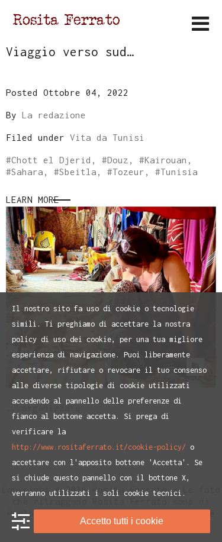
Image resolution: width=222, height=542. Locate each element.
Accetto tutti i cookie (121, 521)
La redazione (54, 114)
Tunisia (179, 171)
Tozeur (128, 171)
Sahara (27, 171)
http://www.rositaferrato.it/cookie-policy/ (99, 447)
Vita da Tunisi (107, 137)
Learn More (32, 199)
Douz (117, 159)
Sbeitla (77, 171)
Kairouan (165, 159)
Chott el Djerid (51, 159)
